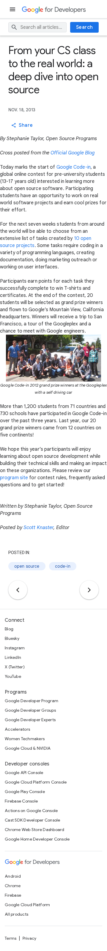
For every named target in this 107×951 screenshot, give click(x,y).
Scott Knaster (38, 528)
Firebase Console (21, 801)
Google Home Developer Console (37, 839)
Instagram (15, 648)
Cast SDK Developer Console (32, 820)
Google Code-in (73, 167)
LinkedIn (13, 657)
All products (16, 914)
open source (27, 566)
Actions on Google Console (31, 810)
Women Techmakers (25, 738)
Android (13, 876)
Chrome (13, 885)
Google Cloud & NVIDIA (28, 748)
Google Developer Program (31, 700)
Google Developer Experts (30, 719)
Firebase (13, 895)
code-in (62, 566)
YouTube (13, 676)
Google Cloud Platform (27, 904)
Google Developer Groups (30, 710)
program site (14, 478)
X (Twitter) (15, 667)
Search (84, 27)
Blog (9, 629)
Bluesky (12, 638)
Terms (10, 938)
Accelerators (17, 729)
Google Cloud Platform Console (36, 782)
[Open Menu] (13, 9)
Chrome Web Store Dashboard (34, 829)
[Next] (89, 589)
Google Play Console (25, 791)
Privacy (30, 938)
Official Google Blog (73, 153)
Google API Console (24, 772)
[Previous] (17, 589)
